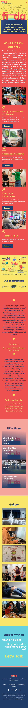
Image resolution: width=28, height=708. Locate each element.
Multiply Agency (20, 699)
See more (7, 126)
